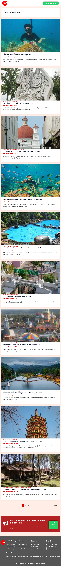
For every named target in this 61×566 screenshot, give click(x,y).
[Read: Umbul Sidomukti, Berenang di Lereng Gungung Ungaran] (30, 373)
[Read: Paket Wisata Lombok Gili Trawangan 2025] (30, 35)
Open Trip (20, 53)
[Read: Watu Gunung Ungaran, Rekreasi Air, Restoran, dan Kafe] (30, 229)
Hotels (6, 198)
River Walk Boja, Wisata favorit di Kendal (17, 296)
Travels (40, 198)
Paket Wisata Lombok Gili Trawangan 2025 (17, 55)
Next (56, 505)
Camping (7, 391)
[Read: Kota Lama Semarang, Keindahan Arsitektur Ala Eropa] (30, 132)
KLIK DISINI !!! (53, 524)
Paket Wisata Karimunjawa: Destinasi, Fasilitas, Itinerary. (22, 199)
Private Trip (14, 149)
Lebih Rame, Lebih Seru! (15, 541)
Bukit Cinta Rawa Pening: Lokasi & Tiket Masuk (18, 103)
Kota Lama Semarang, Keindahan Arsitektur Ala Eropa (21, 151)
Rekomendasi (27, 53)
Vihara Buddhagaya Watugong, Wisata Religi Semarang (22, 441)
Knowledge (8, 53)
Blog (4, 53)
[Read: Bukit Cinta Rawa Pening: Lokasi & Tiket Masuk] (30, 84)
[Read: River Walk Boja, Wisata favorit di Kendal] (30, 277)
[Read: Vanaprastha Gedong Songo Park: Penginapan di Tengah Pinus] (30, 470)
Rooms (36, 198)
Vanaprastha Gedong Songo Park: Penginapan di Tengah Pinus (24, 489)
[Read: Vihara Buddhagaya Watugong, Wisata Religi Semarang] (30, 422)
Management (14, 53)
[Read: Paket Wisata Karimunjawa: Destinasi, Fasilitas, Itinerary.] (30, 180)
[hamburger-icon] (39, 3)
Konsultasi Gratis (49, 3)
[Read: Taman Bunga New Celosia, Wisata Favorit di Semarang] (30, 325)
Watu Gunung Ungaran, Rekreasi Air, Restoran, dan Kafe (22, 248)
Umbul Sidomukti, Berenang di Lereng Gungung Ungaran (22, 393)
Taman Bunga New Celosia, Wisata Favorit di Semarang (22, 344)
